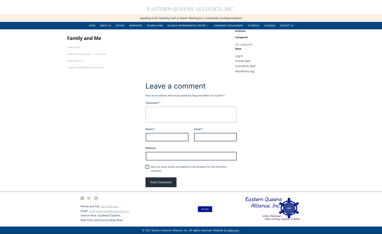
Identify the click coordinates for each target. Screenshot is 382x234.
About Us (105, 25)
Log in (239, 56)
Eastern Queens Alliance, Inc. (191, 8)
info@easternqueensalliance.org (109, 211)
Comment (152, 103)
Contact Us (286, 25)
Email (198, 129)
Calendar (269, 25)
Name (150, 129)
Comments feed (245, 66)
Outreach (253, 25)
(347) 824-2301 (110, 206)
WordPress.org (244, 71)
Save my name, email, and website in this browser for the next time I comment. (189, 168)
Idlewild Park (155, 25)
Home (92, 25)
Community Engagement (228, 25)
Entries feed (242, 61)
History (120, 25)
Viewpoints (135, 25)
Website (150, 148)
